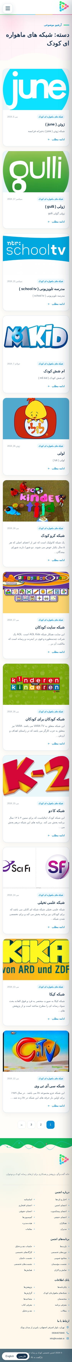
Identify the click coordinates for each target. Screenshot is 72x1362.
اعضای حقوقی (25, 1211)
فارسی (22, 1356)
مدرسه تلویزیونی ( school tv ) (42, 289)
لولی (61, 453)
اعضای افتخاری (25, 1205)
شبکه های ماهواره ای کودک (51, 117)
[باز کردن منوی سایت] (8, 8)
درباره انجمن (62, 1192)
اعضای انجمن (61, 1205)
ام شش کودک (54, 371)
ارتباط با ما (63, 1320)
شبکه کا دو (57, 811)
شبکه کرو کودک (53, 536)
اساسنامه (28, 1199)
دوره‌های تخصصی (59, 1252)
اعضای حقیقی (60, 1217)
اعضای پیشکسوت (59, 1211)
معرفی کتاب (27, 1305)
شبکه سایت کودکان (50, 627)
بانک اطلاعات (62, 1279)
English (10, 1356)
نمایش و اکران (60, 1270)
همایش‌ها (28, 1270)
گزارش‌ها (28, 1293)
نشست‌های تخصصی (23, 1264)
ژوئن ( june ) (55, 124)
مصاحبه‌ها (28, 1299)
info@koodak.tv (57, 1338)
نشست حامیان (25, 1258)
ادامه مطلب (58, 139)
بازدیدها (63, 1246)
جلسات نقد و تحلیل (23, 1246)
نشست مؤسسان (59, 1264)
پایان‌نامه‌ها (62, 1287)
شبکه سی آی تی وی (49, 1086)
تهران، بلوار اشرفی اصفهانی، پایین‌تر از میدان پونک (42, 1327)
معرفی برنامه (61, 1305)
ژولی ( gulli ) (55, 207)
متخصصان (62, 1299)
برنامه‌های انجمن (59, 1239)
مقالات (64, 1311)
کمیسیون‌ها (27, 1217)
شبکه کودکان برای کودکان (45, 719)
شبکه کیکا (57, 994)
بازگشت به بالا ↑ (36, 1357)
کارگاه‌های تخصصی (23, 1252)
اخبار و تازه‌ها (61, 1199)
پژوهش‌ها (28, 1287)
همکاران (63, 1223)
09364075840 (58, 1333)
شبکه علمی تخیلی (51, 903)
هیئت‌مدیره (27, 1223)
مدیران (63, 1229)
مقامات (29, 1229)
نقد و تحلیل (27, 1311)
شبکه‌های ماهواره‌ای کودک (55, 1293)
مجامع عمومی (60, 1258)
